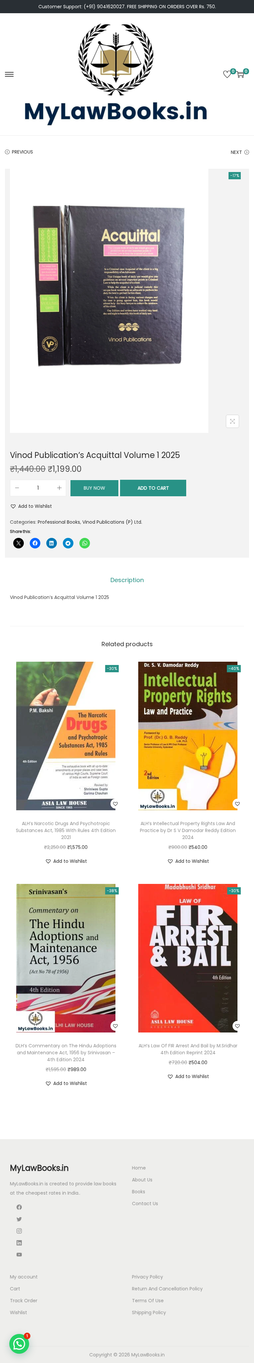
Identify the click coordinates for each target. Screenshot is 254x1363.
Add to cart (153, 488)
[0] (227, 74)
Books (138, 1191)
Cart (15, 1288)
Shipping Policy (149, 1312)
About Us (142, 1179)
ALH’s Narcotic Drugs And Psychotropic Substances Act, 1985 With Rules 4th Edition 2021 (66, 830)
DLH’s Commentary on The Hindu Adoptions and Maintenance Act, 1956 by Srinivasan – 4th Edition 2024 (66, 1052)
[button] (31, 506)
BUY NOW (94, 488)
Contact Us (145, 1203)
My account (24, 1277)
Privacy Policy (147, 1277)
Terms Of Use (148, 1300)
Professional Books (59, 522)
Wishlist (18, 1312)
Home (139, 1168)
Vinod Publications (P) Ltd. (112, 522)
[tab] (127, 580)
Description (127, 580)
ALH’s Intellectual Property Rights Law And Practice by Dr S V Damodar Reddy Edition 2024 (188, 830)
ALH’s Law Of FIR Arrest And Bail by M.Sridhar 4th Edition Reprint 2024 (188, 1049)
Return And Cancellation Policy (167, 1288)
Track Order (23, 1300)
